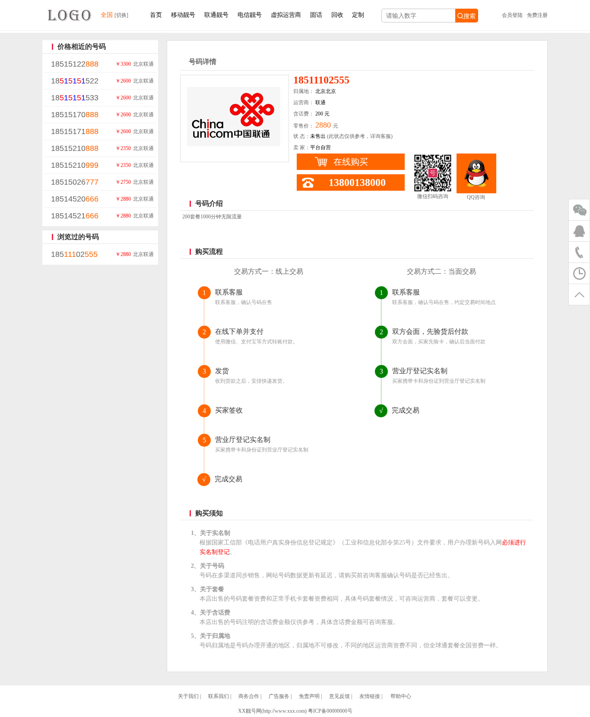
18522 (74, 81)
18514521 (74, 216)
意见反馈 (339, 696)
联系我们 (218, 696)
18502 (74, 254)
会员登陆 (512, 15)
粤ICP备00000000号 (330, 711)
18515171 (74, 131)
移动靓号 (183, 15)
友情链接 (369, 696)
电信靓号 (250, 15)
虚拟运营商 (286, 15)
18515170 (74, 114)
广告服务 (279, 696)
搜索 (469, 16)
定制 (358, 15)
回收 (337, 15)
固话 (316, 15)
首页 (156, 15)
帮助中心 (400, 696)
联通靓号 (216, 15)
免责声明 (309, 696)
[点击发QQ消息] (476, 173)
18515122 (74, 64)
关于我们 (188, 696)
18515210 (74, 148)
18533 (74, 98)
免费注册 (537, 15)
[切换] (121, 15)
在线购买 (350, 161)
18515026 (74, 182)
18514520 (74, 199)
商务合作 (248, 696)
